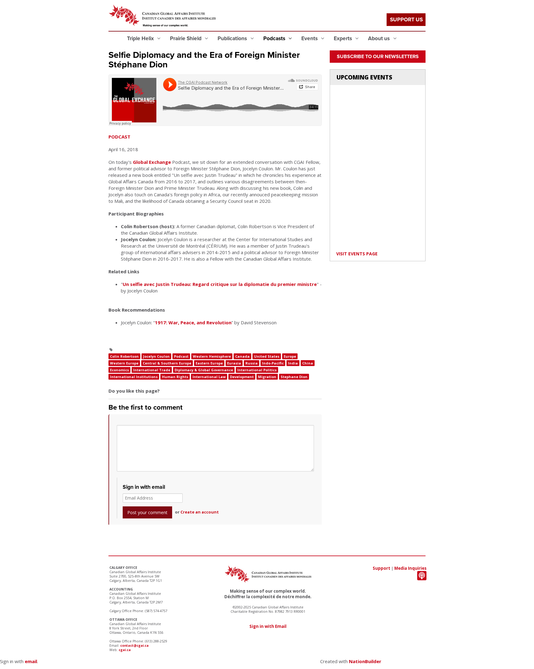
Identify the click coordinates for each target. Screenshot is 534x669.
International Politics (257, 370)
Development (242, 376)
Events (310, 38)
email (31, 661)
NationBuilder (365, 661)
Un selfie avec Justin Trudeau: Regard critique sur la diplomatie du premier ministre (220, 284)
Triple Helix (141, 38)
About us (379, 38)
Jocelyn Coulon (156, 356)
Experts (343, 38)
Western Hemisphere (212, 356)
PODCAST (119, 137)
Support (381, 568)
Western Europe (124, 363)
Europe (290, 356)
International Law (209, 376)
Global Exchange (152, 162)
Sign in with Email (267, 626)
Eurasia (234, 363)
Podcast (181, 356)
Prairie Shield (186, 38)
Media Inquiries (410, 568)
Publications (233, 38)
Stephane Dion (294, 376)
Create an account (199, 512)
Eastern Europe (209, 363)
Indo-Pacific (273, 363)
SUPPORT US (406, 19)
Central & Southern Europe (167, 363)
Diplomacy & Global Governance (204, 370)
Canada (242, 356)
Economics (119, 370)
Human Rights (175, 376)
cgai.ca (125, 650)
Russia (251, 363)
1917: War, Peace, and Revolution (193, 322)
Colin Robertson (124, 356)
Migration (267, 376)
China (307, 363)
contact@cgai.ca (134, 645)
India (293, 363)
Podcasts (274, 38)
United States (266, 356)
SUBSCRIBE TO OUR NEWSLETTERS (378, 56)
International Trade (151, 370)
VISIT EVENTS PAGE (357, 254)
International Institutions (134, 376)
